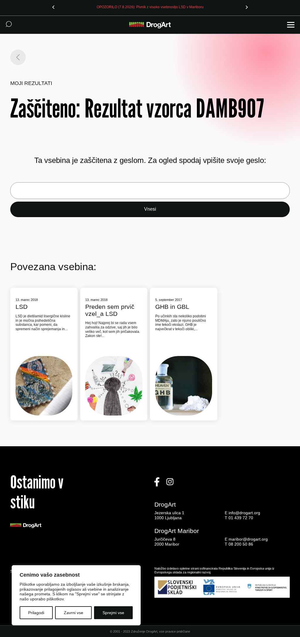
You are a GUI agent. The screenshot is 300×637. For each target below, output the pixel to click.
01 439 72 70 (241, 517)
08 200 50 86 (241, 544)
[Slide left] (53, 7)
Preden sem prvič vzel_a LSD (109, 310)
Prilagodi (36, 612)
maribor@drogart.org (248, 539)
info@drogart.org (244, 512)
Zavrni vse (73, 612)
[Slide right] (246, 7)
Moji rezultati (31, 83)
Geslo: (150, 190)
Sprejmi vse (113, 612)
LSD (22, 306)
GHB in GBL (172, 306)
